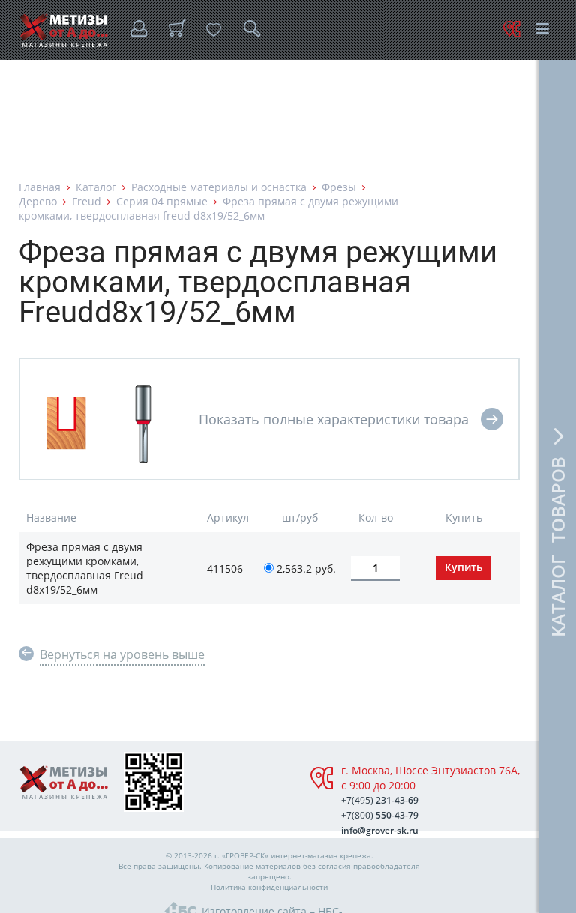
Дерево (38, 201)
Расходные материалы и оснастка (219, 187)
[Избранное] (214, 30)
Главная (40, 187)
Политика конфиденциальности (269, 887)
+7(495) (379, 800)
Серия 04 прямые (162, 201)
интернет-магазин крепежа (321, 855)
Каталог (96, 187)
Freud (86, 201)
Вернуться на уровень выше (122, 654)
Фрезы (339, 187)
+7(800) (379, 815)
